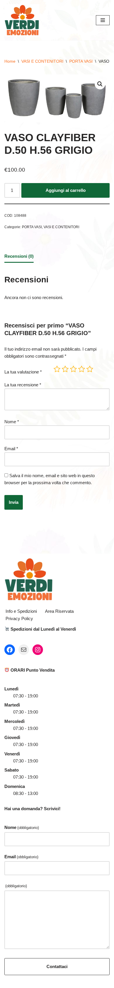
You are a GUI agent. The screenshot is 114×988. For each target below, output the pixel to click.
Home (9, 61)
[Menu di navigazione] (103, 20)
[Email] (23, 649)
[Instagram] (37, 649)
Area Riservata (59, 611)
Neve (32, 982)
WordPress (76, 982)
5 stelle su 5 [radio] (89, 369)
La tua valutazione (23, 371)
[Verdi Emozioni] (21, 20)
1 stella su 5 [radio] (57, 369)
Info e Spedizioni (21, 611)
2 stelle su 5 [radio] (65, 369)
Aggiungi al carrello (66, 190)
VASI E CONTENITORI (42, 61)
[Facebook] (9, 649)
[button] (100, 84)
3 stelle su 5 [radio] (73, 369)
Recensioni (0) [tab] (19, 256)
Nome (11, 421)
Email (11, 448)
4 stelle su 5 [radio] (81, 369)
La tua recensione (22, 384)
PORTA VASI (81, 61)
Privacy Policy (19, 618)
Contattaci (57, 966)
